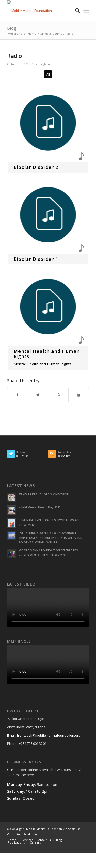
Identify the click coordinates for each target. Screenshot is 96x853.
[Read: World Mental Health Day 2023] (11, 510)
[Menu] (86, 10)
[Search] (75, 10)
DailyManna (45, 64)
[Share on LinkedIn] (79, 395)
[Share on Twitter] (38, 395)
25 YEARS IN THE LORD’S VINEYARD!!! (44, 494)
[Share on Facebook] (17, 395)
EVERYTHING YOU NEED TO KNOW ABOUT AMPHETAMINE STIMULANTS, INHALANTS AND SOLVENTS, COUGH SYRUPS (50, 537)
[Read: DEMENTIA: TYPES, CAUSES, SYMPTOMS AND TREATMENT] (11, 523)
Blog (11, 28)
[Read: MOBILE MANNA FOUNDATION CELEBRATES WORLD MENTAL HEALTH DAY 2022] (11, 553)
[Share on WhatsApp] (58, 395)
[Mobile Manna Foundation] (39, 10)
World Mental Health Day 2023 (39, 507)
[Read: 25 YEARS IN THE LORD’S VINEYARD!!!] (11, 497)
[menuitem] (75, 10)
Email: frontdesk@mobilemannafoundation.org (43, 735)
